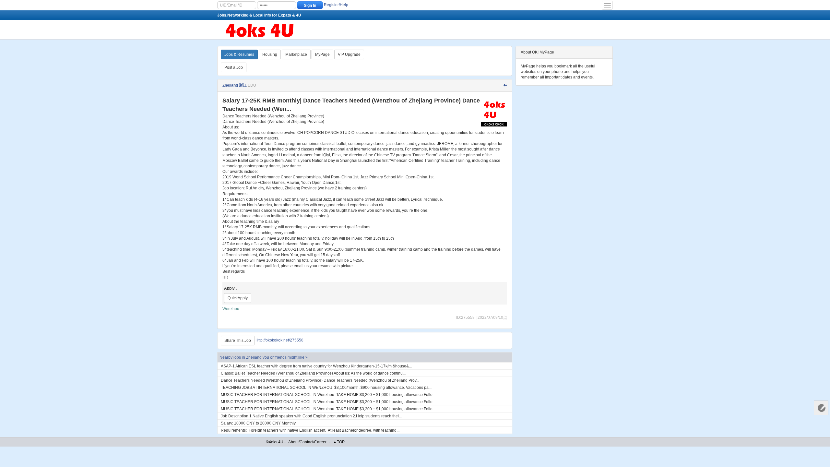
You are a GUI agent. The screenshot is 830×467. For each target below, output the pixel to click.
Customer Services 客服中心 (821, 408)
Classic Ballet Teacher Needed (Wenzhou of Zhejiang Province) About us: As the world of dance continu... (313, 373)
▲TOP (339, 442)
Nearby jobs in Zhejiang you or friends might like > (263, 357)
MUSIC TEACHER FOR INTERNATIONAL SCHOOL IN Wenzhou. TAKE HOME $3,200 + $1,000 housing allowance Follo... (328, 394)
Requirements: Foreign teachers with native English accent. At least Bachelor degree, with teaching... (310, 430)
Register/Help (336, 5)
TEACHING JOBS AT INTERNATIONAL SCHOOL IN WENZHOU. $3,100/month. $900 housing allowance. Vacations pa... (326, 387)
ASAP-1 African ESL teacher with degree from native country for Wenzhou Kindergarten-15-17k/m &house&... (316, 366)
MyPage (322, 54)
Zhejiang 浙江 (234, 85)
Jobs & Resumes (239, 54)
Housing (269, 54)
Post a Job (233, 67)
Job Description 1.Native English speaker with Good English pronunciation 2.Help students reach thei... (311, 416)
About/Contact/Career (307, 442)
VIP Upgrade (349, 54)
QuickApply (238, 298)
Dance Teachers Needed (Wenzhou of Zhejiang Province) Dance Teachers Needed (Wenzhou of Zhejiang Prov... (320, 380)
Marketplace (296, 54)
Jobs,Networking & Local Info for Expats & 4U (259, 15)
